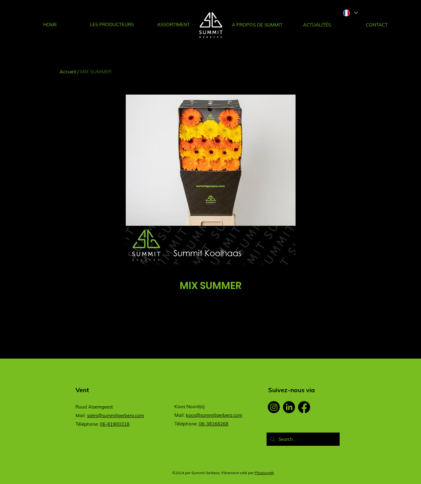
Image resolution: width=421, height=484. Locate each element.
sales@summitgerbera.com (115, 415)
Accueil (67, 71)
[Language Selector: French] (350, 12)
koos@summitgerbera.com (214, 415)
